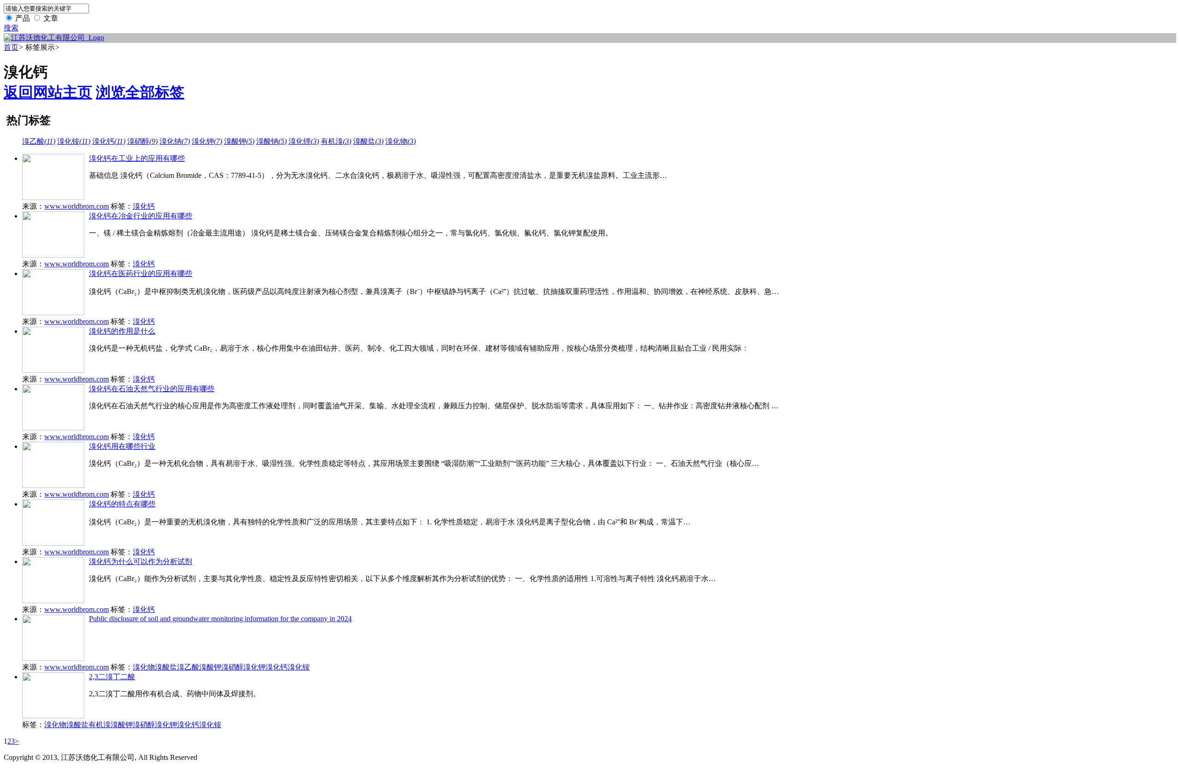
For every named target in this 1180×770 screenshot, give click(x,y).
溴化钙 (108, 141)
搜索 (11, 28)
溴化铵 (73, 141)
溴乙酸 (38, 141)
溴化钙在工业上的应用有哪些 (137, 158)
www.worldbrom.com (76, 206)
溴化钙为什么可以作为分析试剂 (140, 561)
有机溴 (336, 141)
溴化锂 (304, 141)
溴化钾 (207, 141)
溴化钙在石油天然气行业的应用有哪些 (151, 389)
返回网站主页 (48, 92)
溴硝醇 (142, 141)
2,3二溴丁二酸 (112, 677)
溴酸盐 (368, 141)
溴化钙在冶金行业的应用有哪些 (140, 216)
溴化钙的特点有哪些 (122, 504)
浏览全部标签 (140, 92)
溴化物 (400, 141)
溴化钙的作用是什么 (122, 331)
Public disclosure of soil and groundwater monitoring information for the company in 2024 (220, 619)
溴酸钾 (239, 141)
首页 (11, 47)
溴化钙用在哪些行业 (122, 446)
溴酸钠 (271, 141)
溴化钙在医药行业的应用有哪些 (140, 273)
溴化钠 (174, 141)
